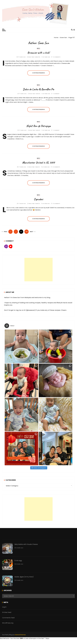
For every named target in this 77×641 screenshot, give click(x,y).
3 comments (56, 57)
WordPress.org (7, 623)
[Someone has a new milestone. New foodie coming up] (21, 380)
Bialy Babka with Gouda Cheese (26, 544)
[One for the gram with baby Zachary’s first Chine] (21, 448)
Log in (4, 607)
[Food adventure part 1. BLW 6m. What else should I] (21, 346)
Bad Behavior (5, 638)
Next (31, 232)
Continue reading (38, 73)
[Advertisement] (38, 269)
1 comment (56, 93)
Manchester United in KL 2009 (38, 162)
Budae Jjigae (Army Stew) (24, 577)
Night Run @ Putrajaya (38, 126)
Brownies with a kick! (38, 53)
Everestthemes (20, 635)
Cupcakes (38, 199)
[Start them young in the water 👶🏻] (55, 346)
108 (27, 232)
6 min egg (18, 560)
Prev (5, 232)
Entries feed (6, 612)
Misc (38, 48)
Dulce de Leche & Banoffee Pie (38, 89)
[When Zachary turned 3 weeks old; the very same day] (55, 380)
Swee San (47, 57)
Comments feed (8, 618)
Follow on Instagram (39, 468)
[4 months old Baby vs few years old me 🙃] (55, 414)
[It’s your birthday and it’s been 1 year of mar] (55, 448)
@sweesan (31, 310)
